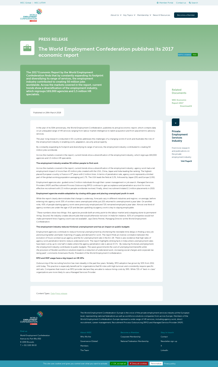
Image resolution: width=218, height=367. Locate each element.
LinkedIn (164, 350)
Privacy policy (169, 363)
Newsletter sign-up (169, 341)
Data (53, 293)
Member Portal (166, 3)
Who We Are (85, 337)
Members (84, 346)
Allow (195, 55)
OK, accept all (119, 363)
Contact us (181, 3)
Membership (143, 15)
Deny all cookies (139, 363)
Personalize (156, 363)
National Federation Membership (135, 341)
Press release (61, 293)
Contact (164, 337)
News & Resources (161, 15)
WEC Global (25, 3)
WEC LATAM (40, 3)
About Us (115, 15)
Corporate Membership (131, 337)
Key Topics (128, 15)
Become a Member (186, 15)
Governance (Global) (89, 341)
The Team (84, 350)
